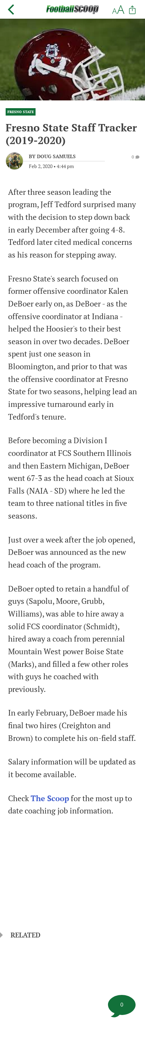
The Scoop (50, 798)
